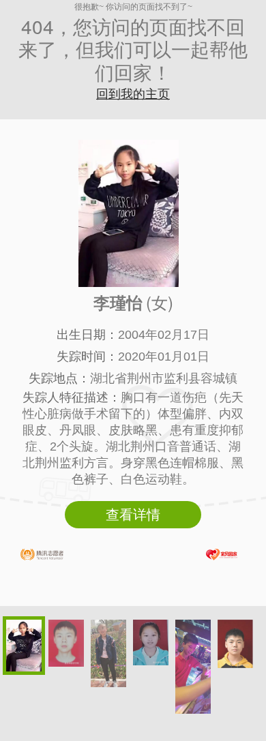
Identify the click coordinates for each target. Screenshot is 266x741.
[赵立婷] (108, 653)
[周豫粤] (193, 667)
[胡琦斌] (66, 643)
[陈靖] (235, 644)
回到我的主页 (133, 94)
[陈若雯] (150, 642)
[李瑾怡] (24, 645)
